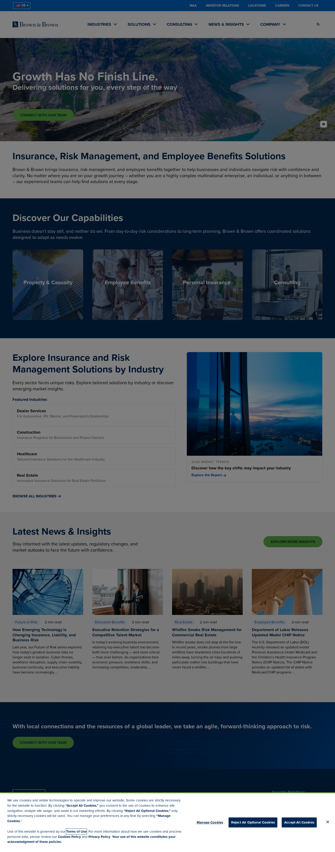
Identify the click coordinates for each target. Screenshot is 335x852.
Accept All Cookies (299, 822)
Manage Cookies (210, 822)
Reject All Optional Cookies (253, 822)
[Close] (328, 822)
